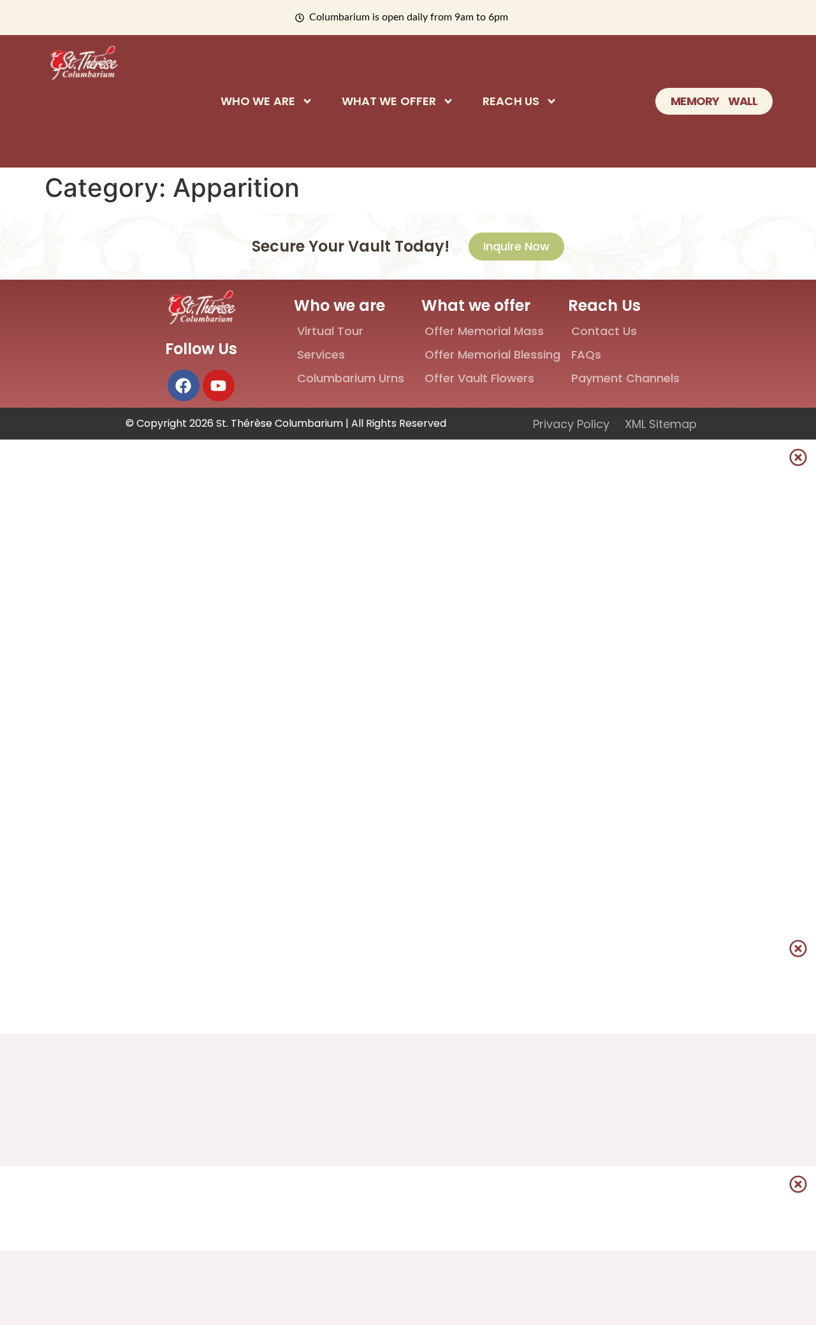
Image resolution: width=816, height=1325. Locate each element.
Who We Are (258, 101)
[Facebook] (184, 385)
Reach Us (511, 101)
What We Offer (389, 101)
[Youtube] (219, 385)
